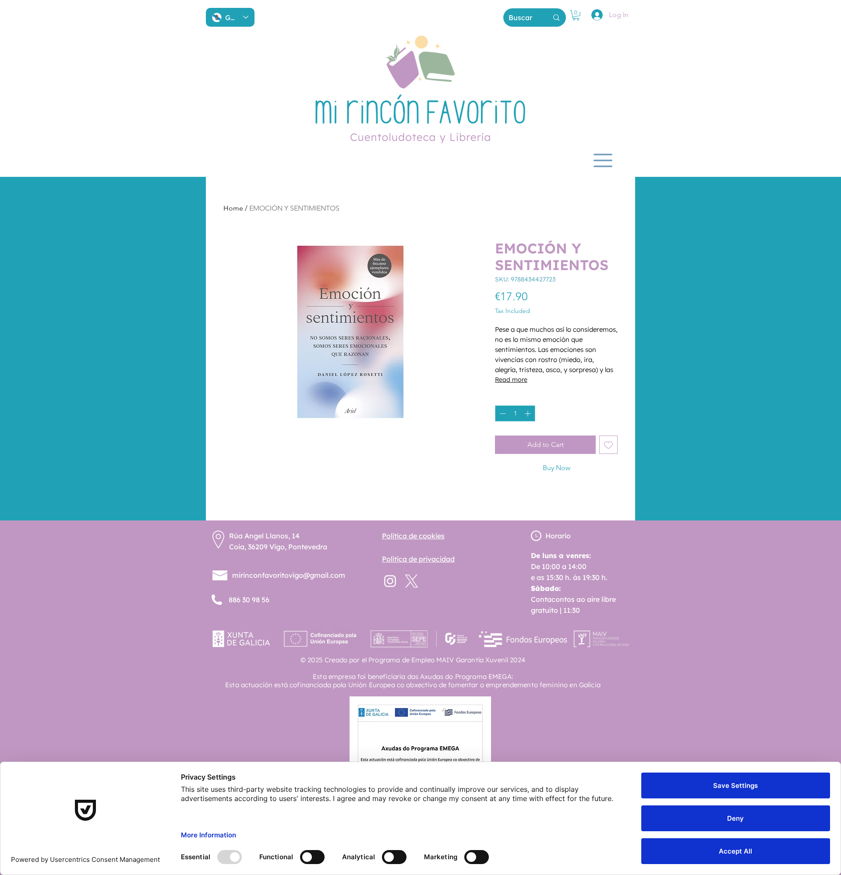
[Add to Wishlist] (608, 445)
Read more (511, 379)
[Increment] (528, 413)
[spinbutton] (515, 413)
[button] (576, 15)
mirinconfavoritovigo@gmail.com (288, 575)
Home (233, 208)
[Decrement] (501, 413)
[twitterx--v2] (411, 581)
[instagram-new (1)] (390, 581)
